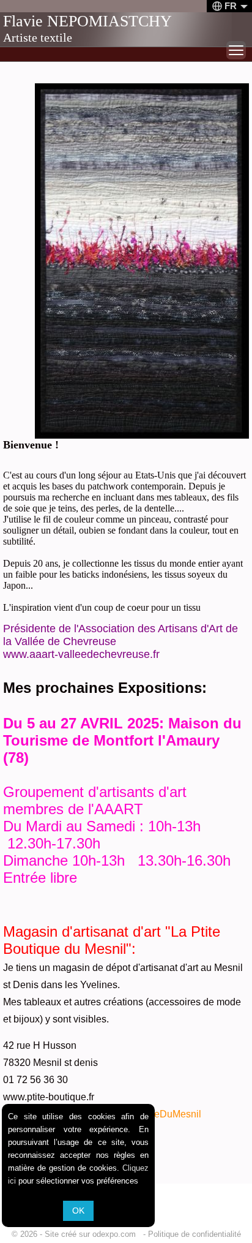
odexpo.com (116, 1234)
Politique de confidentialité (194, 1234)
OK (78, 1210)
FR (230, 6)
